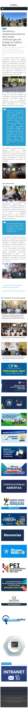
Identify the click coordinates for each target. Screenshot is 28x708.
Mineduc (23, 207)
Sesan (15, 47)
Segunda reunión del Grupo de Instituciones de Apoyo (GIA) (12, 286)
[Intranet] (14, 667)
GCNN (11, 49)
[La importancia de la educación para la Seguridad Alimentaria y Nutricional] (14, 343)
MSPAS (23, 209)
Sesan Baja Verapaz (17, 52)
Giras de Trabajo (17, 49)
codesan (4, 49)
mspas (16, 51)
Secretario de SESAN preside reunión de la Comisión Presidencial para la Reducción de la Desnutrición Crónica (13, 316)
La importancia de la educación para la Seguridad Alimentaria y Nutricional (13, 357)
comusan (8, 49)
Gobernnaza (4, 51)
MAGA (11, 207)
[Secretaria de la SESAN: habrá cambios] (14, 323)
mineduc (12, 51)
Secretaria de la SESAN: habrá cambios (13, 337)
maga (9, 51)
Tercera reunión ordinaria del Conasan (13, 292)
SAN (19, 51)
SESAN (4, 28)
